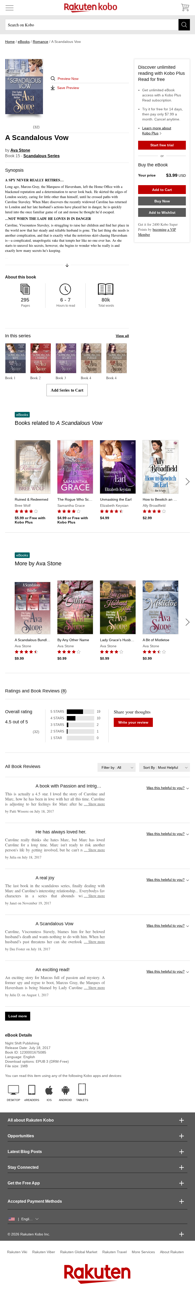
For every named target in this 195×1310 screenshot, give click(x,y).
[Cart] (184, 7)
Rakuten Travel (114, 1252)
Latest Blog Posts (25, 1151)
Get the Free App (24, 1183)
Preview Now (68, 79)
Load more (17, 1016)
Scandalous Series (41, 156)
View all (122, 336)
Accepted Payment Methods (35, 1201)
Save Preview (68, 88)
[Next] (187, 481)
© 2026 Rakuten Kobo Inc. (29, 1234)
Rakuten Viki (17, 1252)
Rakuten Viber (43, 1252)
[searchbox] (97, 24)
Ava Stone (20, 150)
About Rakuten (172, 1252)
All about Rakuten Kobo (31, 1120)
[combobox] (117, 767)
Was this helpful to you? (166, 788)
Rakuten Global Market (78, 1252)
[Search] (184, 24)
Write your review (133, 722)
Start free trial (162, 145)
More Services (143, 1252)
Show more (94, 803)
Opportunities (21, 1136)
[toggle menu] (9, 7)
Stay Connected (23, 1167)
